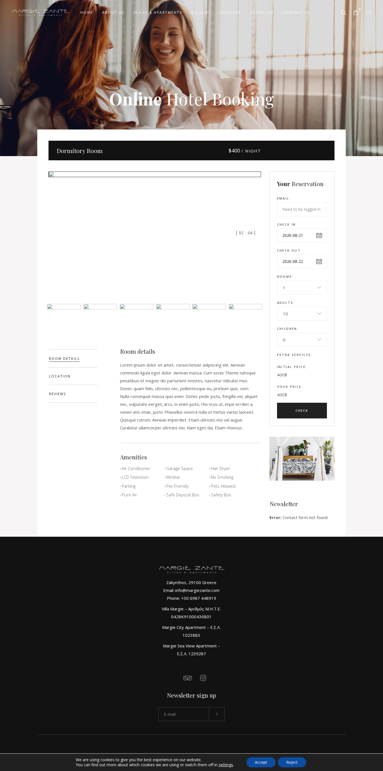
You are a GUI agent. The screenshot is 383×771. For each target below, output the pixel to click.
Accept (261, 762)
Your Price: (290, 387)
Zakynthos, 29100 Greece (191, 582)
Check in (286, 224)
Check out (289, 250)
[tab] (73, 358)
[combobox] (302, 288)
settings (226, 764)
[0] (355, 12)
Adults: (286, 302)
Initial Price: (292, 367)
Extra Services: (295, 355)
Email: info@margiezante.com (191, 590)
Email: (284, 198)
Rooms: (285, 276)
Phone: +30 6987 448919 (191, 598)
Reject (292, 762)
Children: (288, 329)
